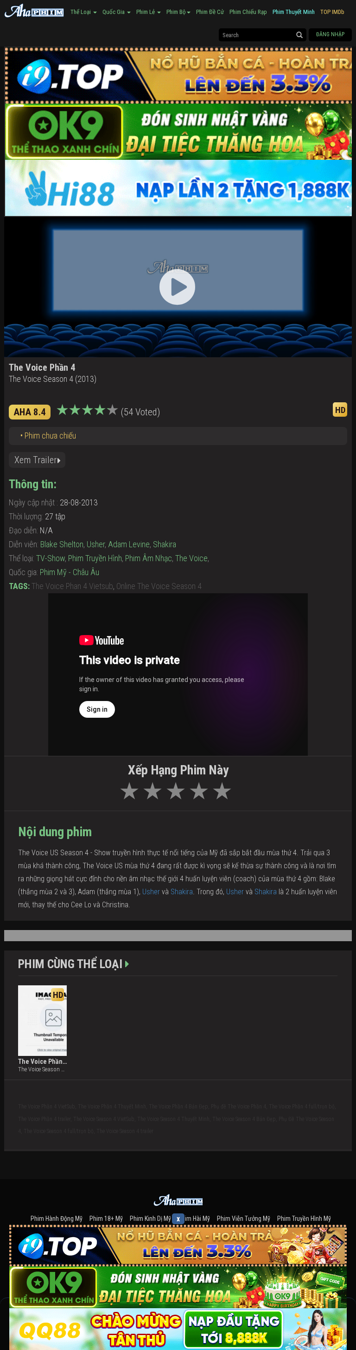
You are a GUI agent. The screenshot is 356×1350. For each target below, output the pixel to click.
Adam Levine (129, 544)
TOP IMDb (332, 11)
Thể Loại (81, 11)
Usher (96, 544)
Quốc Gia (114, 11)
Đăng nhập (330, 34)
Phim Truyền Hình (95, 558)
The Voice (191, 558)
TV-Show (50, 558)
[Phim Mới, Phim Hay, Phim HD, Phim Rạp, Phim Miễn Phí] (34, 9)
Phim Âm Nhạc (148, 558)
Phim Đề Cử (210, 11)
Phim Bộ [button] (176, 11)
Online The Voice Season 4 (159, 586)
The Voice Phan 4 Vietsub (72, 586)
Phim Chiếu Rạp (248, 11)
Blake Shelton (61, 544)
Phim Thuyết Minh (294, 11)
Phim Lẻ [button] (146, 11)
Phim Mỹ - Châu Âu (69, 572)
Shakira (164, 544)
